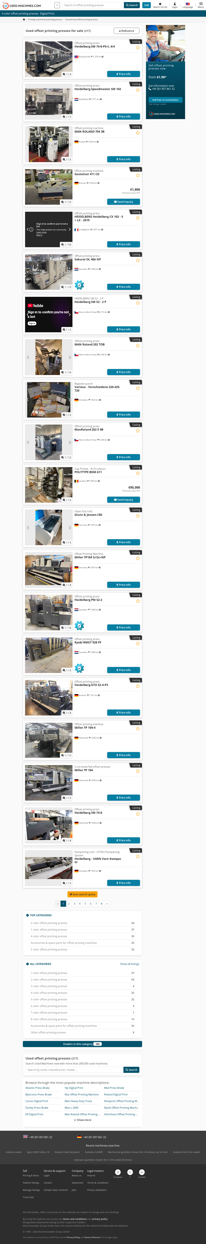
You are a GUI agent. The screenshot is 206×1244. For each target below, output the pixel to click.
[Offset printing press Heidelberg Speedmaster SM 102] (48, 101)
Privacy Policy (73, 1237)
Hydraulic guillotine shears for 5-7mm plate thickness (103, 1159)
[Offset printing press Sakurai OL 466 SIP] (48, 272)
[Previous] (28, 59)
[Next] (69, 59)
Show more (83, 1120)
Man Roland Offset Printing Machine (86, 1114)
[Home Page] (24, 19)
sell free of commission (165, 99)
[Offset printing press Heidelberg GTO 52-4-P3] (48, 697)
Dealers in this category (81, 1044)
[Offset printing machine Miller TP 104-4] (48, 740)
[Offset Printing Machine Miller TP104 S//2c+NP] (48, 570)
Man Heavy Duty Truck (78, 1101)
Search (133, 5)
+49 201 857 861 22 (40, 1137)
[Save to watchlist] (138, 47)
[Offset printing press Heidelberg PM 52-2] (48, 612)
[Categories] (57, 5)
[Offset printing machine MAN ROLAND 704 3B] (48, 144)
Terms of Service (92, 1237)
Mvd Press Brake (114, 1088)
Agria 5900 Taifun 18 (38, 1152)
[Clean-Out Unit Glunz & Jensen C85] (48, 527)
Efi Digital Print (34, 1114)
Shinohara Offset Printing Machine (125, 1114)
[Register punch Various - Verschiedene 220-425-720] (48, 400)
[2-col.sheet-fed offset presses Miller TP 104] (48, 783)
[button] (201, 5)
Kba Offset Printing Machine (82, 1094)
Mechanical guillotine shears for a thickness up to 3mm (138, 1152)
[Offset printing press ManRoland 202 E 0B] (48, 442)
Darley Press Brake (36, 1107)
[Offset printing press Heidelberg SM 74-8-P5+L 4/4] (48, 59)
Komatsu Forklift (94, 1152)
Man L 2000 (71, 1107)
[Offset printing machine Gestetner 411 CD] (48, 187)
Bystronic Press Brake (38, 1094)
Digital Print (47, 13)
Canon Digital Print (36, 1101)
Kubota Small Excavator (67, 1152)
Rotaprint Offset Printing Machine (124, 1101)
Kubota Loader (14, 1152)
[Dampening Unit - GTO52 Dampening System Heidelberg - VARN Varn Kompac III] (48, 868)
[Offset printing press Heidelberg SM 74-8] (48, 825)
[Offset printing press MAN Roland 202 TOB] (48, 357)
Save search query (83, 894)
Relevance (127, 31)
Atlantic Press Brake (37, 1088)
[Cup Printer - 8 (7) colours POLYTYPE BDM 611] (48, 485)
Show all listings (129, 964)
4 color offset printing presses (20, 13)
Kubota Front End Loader (186, 1152)
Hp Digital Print (74, 1088)
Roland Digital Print (116, 1094)
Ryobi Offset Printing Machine (122, 1107)
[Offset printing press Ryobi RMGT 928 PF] (48, 655)
